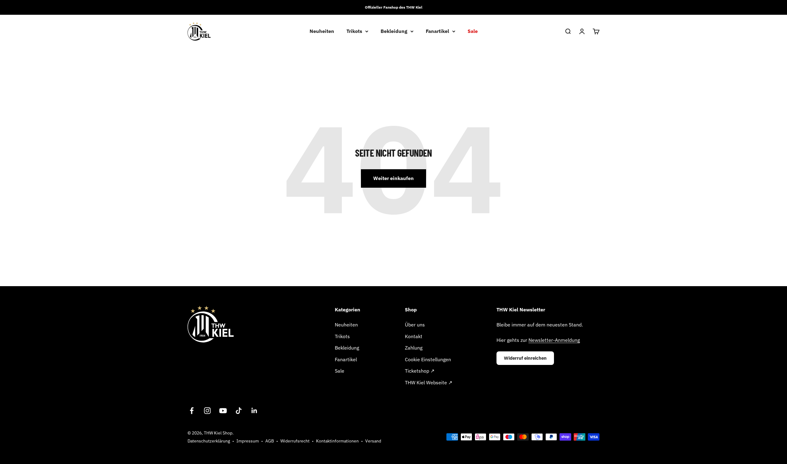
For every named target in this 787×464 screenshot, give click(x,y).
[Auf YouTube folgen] (223, 410)
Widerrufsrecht (295, 441)
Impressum (247, 441)
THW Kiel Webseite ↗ (428, 382)
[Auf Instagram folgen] (207, 410)
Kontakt (413, 336)
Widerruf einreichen (525, 358)
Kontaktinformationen (337, 441)
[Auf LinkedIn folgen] (254, 410)
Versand (373, 441)
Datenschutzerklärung (209, 441)
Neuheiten (322, 31)
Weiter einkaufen (393, 178)
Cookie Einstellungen (428, 359)
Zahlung (413, 348)
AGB (269, 441)
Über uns (415, 325)
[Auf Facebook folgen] (192, 410)
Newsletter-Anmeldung (554, 340)
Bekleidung (394, 31)
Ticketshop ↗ (419, 371)
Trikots (354, 31)
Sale (473, 31)
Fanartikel (437, 31)
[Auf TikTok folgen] (239, 410)
